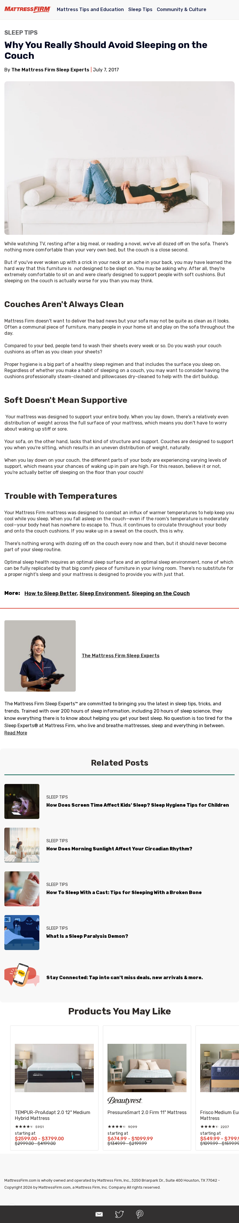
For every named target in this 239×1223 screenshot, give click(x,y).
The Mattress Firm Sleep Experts (120, 655)
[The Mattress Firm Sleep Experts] (40, 656)
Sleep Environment (104, 593)
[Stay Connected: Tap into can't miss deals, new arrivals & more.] (21, 976)
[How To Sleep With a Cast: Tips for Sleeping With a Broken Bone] (21, 888)
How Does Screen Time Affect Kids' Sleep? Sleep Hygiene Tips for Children (137, 805)
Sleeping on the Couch (161, 593)
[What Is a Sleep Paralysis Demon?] (21, 932)
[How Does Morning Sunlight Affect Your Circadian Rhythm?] (21, 845)
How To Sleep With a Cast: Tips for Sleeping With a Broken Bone (124, 892)
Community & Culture (181, 9)
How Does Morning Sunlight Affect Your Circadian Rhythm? (119, 849)
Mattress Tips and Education (90, 9)
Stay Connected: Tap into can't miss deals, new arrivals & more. (124, 977)
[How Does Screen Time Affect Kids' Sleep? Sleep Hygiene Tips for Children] (21, 801)
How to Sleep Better (50, 593)
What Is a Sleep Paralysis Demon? (87, 936)
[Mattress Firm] (27, 9)
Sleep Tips (140, 9)
